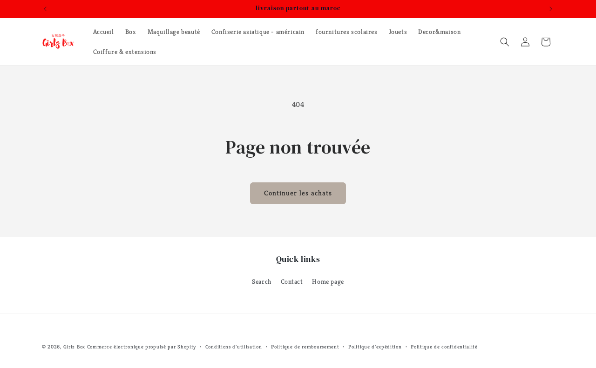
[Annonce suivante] (551, 9)
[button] (504, 42)
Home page (328, 281)
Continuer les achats (298, 192)
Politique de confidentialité (444, 346)
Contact (292, 281)
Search (261, 281)
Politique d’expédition (374, 346)
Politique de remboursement (305, 346)
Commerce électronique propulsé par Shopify (141, 346)
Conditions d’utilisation (233, 346)
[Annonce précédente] (45, 9)
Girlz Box (74, 346)
